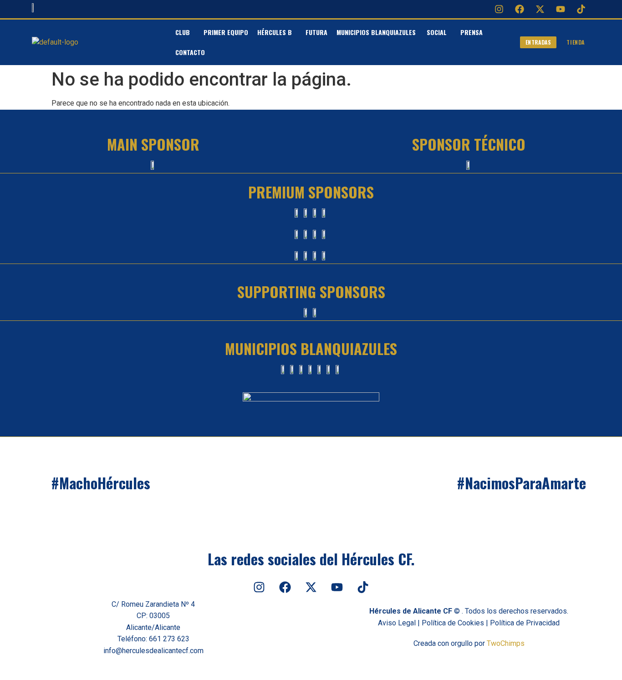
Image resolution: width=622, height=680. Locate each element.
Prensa (471, 32)
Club (182, 32)
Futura (316, 32)
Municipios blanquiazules (377, 32)
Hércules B (274, 32)
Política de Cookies (453, 623)
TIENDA (575, 42)
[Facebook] (519, 9)
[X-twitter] (540, 9)
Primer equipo (226, 32)
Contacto (190, 52)
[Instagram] (499, 9)
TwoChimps (506, 643)
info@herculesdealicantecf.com (153, 650)
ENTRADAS (538, 42)
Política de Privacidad (525, 623)
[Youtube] (560, 9)
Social (437, 32)
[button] (185, 32)
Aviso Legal (397, 623)
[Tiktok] (581, 9)
